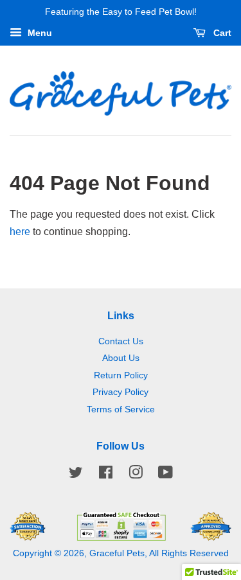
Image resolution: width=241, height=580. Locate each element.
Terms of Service (121, 409)
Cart (221, 33)
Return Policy (121, 375)
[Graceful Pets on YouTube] (165, 475)
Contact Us (120, 341)
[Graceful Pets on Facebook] (105, 475)
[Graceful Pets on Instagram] (136, 475)
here (20, 231)
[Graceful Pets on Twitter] (76, 475)
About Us (120, 358)
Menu (38, 33)
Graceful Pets (117, 553)
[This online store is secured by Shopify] (120, 537)
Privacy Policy (120, 392)
